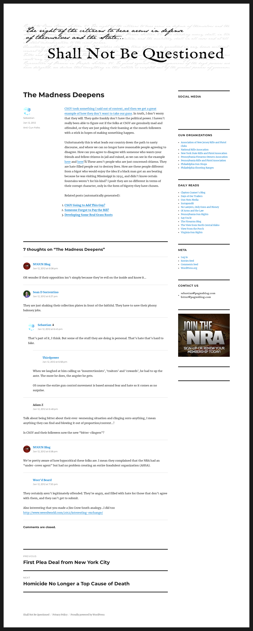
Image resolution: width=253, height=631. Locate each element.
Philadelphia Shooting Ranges (197, 167)
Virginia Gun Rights (192, 232)
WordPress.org (189, 268)
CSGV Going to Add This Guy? (85, 205)
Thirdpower (51, 357)
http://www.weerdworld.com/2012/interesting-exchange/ (63, 512)
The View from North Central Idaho (200, 225)
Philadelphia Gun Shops (194, 164)
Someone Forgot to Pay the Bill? (87, 210)
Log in (184, 257)
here (68, 161)
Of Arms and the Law (192, 210)
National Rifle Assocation (195, 149)
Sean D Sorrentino (46, 292)
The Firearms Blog (191, 221)
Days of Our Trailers (192, 196)
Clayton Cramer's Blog (193, 192)
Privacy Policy (59, 614)
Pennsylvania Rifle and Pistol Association (203, 160)
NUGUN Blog (41, 264)
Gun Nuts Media (189, 199)
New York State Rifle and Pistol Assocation (204, 153)
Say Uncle (186, 217)
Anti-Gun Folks (31, 127)
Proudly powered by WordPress (88, 614)
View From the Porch (192, 228)
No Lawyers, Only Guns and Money (200, 207)
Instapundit (187, 203)
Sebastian (28, 118)
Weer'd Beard (42, 480)
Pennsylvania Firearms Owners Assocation (204, 156)
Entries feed (187, 260)
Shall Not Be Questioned (36, 614)
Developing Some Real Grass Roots (89, 214)
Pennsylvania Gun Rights (194, 214)
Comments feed (189, 264)
